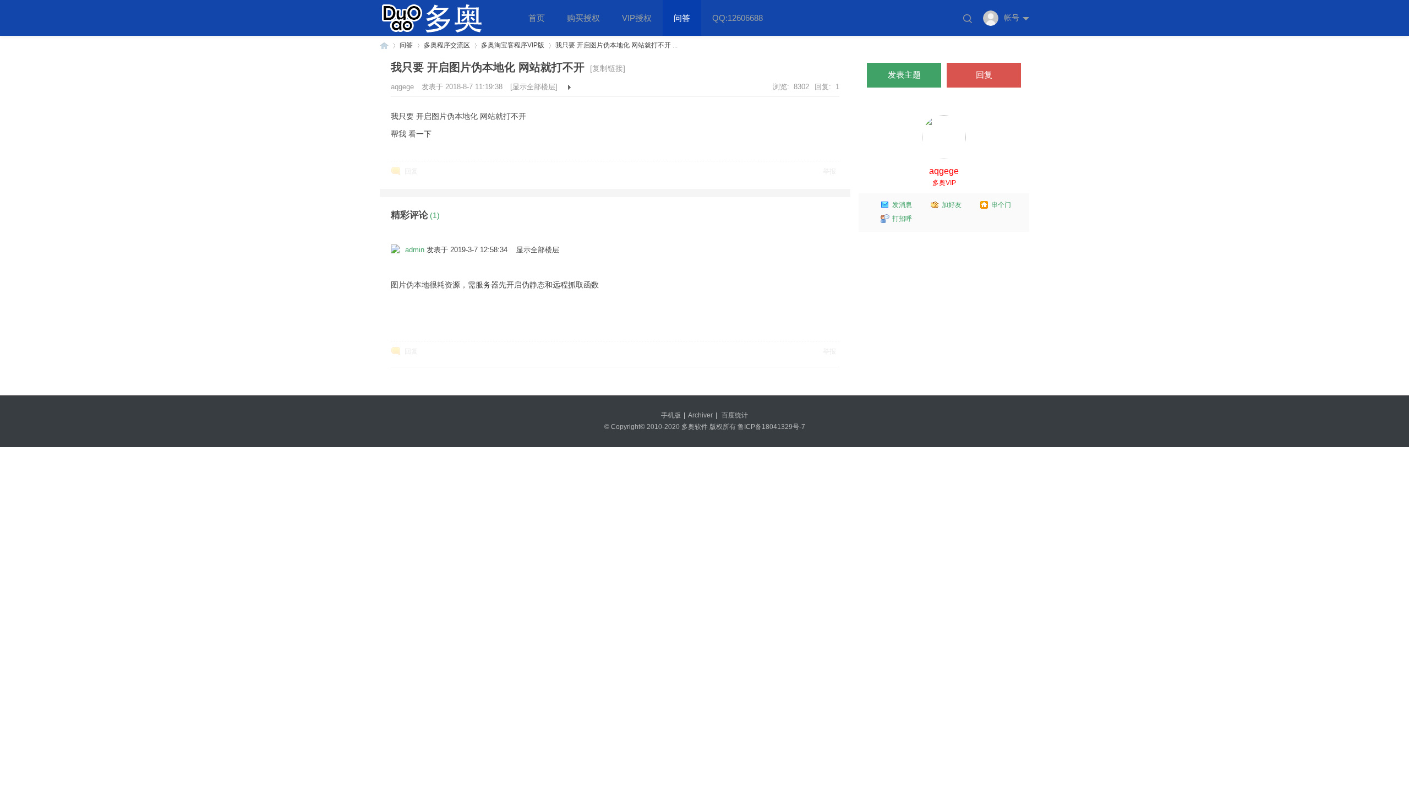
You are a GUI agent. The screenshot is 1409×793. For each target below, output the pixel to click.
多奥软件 (384, 45)
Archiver (700, 415)
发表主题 (904, 74)
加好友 (952, 205)
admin (414, 250)
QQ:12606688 (737, 18)
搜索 (967, 18)
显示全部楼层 (537, 250)
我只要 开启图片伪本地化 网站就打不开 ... (616, 45)
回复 (411, 171)
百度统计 (735, 415)
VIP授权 (637, 18)
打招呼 (902, 218)
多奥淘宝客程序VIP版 (512, 45)
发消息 (902, 205)
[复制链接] (607, 68)
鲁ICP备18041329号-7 (771, 427)
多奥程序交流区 (447, 45)
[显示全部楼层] (534, 87)
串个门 (1001, 205)
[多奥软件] (440, 33)
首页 (536, 18)
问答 (682, 18)
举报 (829, 171)
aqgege (403, 87)
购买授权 (583, 18)
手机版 (671, 415)
